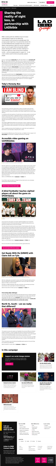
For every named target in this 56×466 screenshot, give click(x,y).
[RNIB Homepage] (4, 4)
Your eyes (15, 5)
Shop (33, 425)
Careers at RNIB (22, 427)
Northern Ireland (47, 427)
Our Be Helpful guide (45, 363)
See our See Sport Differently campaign (11, 248)
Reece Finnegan (15, 66)
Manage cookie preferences (49, 448)
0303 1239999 (4, 134)
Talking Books (34, 434)
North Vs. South (6, 69)
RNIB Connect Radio (36, 433)
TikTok (22, 176)
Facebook (17, 240)
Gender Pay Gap (49, 446)
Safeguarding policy (32, 448)
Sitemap (39, 449)
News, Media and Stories (24, 428)
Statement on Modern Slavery (32, 447)
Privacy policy (40, 446)
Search (51, 5)
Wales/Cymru (47, 428)
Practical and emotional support (25, 5)
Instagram (17, 176)
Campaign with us (44, 5)
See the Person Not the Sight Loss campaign (46, 383)
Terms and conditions (32, 450)
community (17, 297)
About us (21, 425)
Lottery (33, 430)
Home (3, 8)
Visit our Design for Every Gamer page (11, 185)
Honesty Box (13, 59)
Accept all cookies (37, 460)
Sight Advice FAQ (35, 431)
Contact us (21, 447)
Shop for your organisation (34, 427)
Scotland (46, 425)
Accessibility (40, 447)
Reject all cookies (44, 460)
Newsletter (21, 449)
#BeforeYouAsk (14, 8)
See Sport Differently (27, 383)
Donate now (50, 2)
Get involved (36, 5)
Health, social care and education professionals (24, 434)
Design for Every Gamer (10, 383)
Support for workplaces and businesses (24, 431)
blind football (19, 74)
